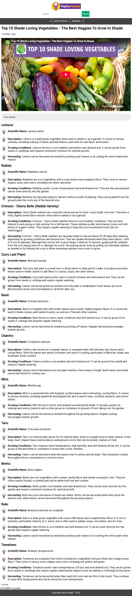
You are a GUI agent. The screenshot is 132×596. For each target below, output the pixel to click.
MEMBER (76, 21)
